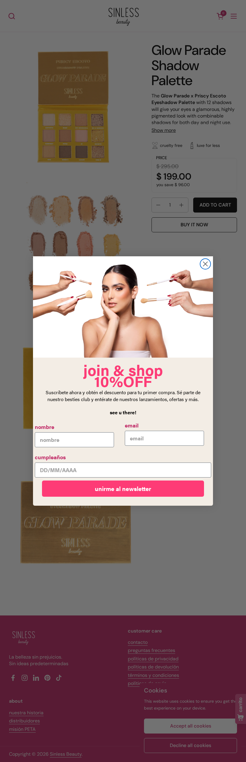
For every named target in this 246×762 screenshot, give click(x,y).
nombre (44, 426)
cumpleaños (50, 457)
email (132, 425)
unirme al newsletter (123, 488)
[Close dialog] (205, 264)
